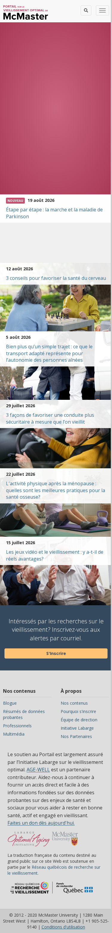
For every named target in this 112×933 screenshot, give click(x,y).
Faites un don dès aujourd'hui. (41, 823)
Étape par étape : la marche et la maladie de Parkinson (54, 213)
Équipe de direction (79, 720)
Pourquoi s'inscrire (78, 711)
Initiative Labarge (77, 728)
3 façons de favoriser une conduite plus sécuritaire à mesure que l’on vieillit (50, 418)
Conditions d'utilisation (63, 927)
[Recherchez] (86, 10)
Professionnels (17, 725)
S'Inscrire (56, 653)
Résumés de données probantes (24, 714)
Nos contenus (74, 703)
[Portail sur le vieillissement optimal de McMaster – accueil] (28, 841)
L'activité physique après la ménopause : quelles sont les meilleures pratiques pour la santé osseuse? (55, 490)
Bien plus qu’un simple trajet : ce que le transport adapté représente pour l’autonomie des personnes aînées (49, 353)
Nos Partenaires (76, 736)
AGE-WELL (38, 769)
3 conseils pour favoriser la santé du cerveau (56, 278)
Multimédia (13, 734)
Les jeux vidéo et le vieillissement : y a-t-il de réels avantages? (54, 555)
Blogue (10, 703)
